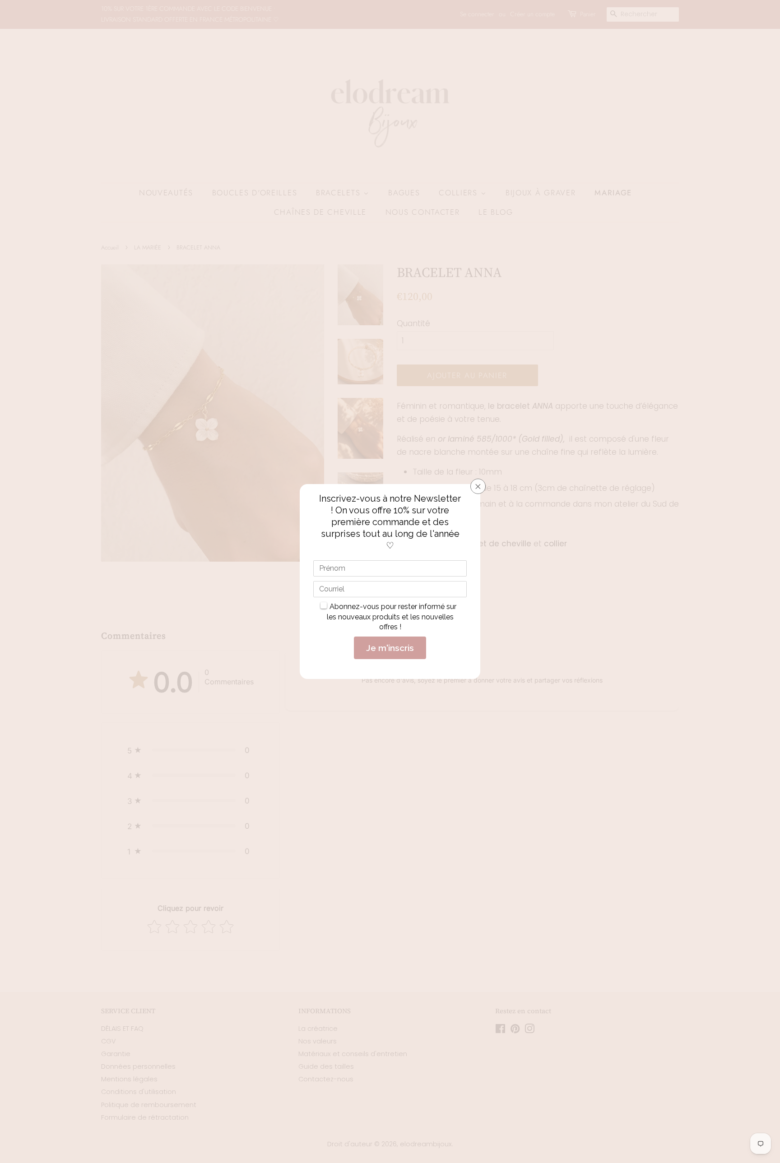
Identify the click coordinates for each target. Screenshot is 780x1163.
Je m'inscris (390, 648)
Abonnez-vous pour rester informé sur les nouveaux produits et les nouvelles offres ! (392, 616)
